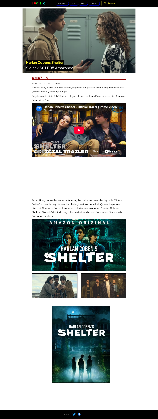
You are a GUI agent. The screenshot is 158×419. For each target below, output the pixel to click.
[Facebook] (79, 414)
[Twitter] (74, 414)
